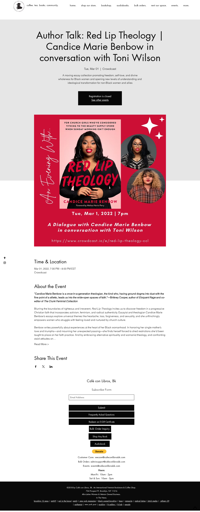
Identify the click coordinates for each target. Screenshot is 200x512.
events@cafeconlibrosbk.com (105, 465)
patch (75, 501)
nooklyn (102, 504)
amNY (53, 501)
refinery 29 (164, 501)
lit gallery (111, 504)
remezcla (128, 501)
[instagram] (4, 262)
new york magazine (87, 501)
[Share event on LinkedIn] (51, 366)
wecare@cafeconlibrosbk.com (110, 457)
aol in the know (64, 501)
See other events (100, 100)
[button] (99, 451)
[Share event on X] (43, 366)
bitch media (152, 501)
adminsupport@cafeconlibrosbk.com (108, 461)
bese (121, 501)
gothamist (78, 504)
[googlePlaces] (4, 258)
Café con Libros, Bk (101, 381)
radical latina (140, 501)
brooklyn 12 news (41, 501)
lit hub (119, 504)
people (127, 504)
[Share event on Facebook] (35, 366)
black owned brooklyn (107, 501)
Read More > (41, 344)
